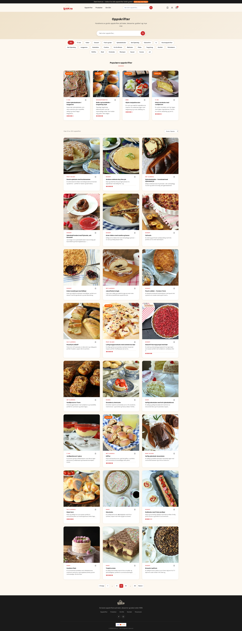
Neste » (140, 586)
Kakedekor (95, 47)
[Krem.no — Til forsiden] (68, 7)
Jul (149, 52)
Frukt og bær (108, 42)
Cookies (106, 47)
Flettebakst (171, 47)
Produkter (99, 8)
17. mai (79, 42)
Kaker (87, 42)
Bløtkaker (130, 47)
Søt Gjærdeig (135, 42)
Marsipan (122, 52)
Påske (139, 47)
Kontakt (129, 612)
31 (116, 586)
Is (156, 42)
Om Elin (108, 8)
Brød (102, 52)
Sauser (132, 52)
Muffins (94, 52)
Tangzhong (149, 47)
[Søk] (151, 7)
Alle (71, 42)
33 (126, 586)
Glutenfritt (147, 42)
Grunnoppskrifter (167, 42)
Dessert (96, 42)
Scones (141, 52)
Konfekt (160, 47)
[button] (85, 100)
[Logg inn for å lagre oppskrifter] (167, 8)
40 (135, 586)
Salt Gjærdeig (71, 47)
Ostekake (112, 52)
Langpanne (84, 47)
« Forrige (101, 586)
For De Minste (118, 47)
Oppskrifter (89, 8)
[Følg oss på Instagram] (123, 616)
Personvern (138, 612)
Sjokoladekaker (121, 42)
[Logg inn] (172, 8)
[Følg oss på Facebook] (118, 616)
